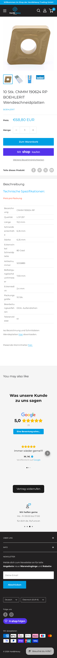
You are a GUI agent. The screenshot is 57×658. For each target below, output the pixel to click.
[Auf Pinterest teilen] (39, 170)
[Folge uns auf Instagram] (11, 614)
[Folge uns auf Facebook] (5, 614)
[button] (9, 453)
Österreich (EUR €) (30, 600)
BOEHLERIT (9, 109)
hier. (30, 345)
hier (21, 334)
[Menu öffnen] (4, 11)
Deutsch (8, 600)
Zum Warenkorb (28, 141)
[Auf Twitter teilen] (45, 170)
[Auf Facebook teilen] (33, 170)
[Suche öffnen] (38, 10)
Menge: (7, 130)
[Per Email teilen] (51, 170)
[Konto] (44, 10)
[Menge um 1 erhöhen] (33, 130)
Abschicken (14, 584)
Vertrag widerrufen (28, 488)
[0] (51, 11)
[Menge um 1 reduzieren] (16, 130)
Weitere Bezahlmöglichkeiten (28, 159)
